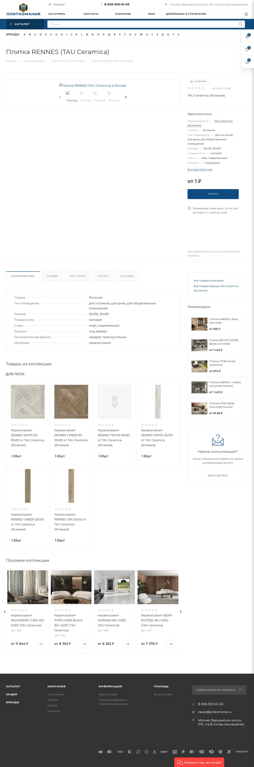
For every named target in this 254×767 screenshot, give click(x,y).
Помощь (161, 686)
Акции (11, 694)
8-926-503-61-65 (116, 4)
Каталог (13, 686)
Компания (56, 686)
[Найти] (240, 24)
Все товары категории (209, 280)
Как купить (78, 276)
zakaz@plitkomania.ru (214, 712)
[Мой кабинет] (246, 14)
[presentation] (60, 97)
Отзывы (52, 276)
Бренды (12, 702)
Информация (110, 686)
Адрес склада (108, 694)
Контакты (53, 711)
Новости (53, 699)
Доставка (127, 276)
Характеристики (23, 276)
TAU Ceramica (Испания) (206, 95)
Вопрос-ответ (163, 694)
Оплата (103, 276)
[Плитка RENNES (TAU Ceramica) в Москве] (92, 85)
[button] (199, 762)
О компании (55, 694)
